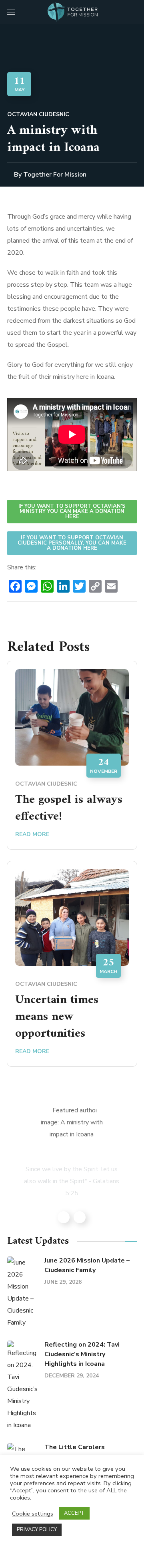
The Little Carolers (74, 1447)
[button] (133, 12)
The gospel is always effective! (68, 808)
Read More (32, 834)
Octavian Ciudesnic (38, 114)
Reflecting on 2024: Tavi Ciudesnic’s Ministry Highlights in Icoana (82, 1354)
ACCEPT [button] (74, 1513)
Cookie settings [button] (32, 1513)
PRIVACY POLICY (37, 1529)
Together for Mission (54, 174)
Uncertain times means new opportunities (56, 1016)
